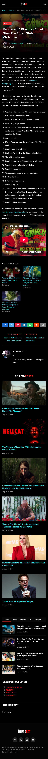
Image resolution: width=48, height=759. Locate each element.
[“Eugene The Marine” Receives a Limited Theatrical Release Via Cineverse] (24, 508)
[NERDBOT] (24, 3)
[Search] (44, 3)
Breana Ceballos (16, 43)
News (15, 619)
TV (30, 619)
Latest (7, 619)
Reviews (37, 619)
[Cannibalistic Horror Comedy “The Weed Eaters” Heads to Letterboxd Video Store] (24, 470)
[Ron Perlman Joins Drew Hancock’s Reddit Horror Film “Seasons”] (24, 393)
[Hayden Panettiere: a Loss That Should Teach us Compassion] (24, 547)
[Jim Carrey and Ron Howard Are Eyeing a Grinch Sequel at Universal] (11, 296)
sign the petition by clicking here (14, 212)
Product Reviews (14, 687)
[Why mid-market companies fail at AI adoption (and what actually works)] (8, 629)
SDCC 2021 (10, 693)
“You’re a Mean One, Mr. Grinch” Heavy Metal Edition (11, 280)
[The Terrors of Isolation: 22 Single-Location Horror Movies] (24, 431)
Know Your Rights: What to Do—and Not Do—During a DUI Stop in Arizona (30, 641)
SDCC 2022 (10, 695)
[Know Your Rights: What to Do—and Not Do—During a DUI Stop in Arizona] (8, 642)
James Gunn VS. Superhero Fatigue (17, 601)
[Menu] (3, 3)
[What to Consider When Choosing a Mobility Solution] (8, 669)
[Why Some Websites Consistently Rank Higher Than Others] (8, 656)
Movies (7, 24)
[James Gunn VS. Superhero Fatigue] (24, 586)
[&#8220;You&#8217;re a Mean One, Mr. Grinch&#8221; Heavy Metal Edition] (11, 271)
